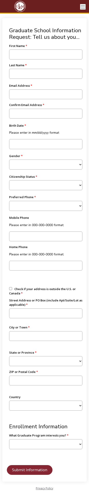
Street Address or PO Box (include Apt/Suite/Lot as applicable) (45, 302)
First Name (17, 46)
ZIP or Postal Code (22, 372)
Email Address (19, 86)
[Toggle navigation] (83, 6)
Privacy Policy (44, 488)
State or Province (21, 352)
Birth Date (16, 125)
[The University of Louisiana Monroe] (20, 7)
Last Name (16, 65)
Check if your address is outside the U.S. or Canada (42, 291)
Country (15, 397)
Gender (14, 156)
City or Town (18, 327)
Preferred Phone (21, 197)
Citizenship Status (22, 177)
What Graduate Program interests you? (37, 435)
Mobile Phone (19, 218)
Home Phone (18, 247)
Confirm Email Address (25, 105)
